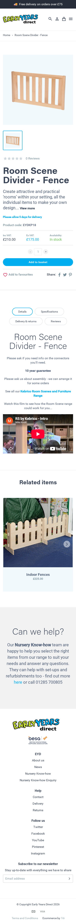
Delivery (38, 803)
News (38, 767)
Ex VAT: (30, 235)
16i (63, 918)
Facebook (38, 833)
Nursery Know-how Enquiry (38, 780)
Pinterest (38, 847)
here (18, 682)
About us (38, 760)
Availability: (56, 235)
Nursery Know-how (38, 773)
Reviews (56, 321)
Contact (38, 797)
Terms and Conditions (25, 918)
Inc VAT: (7, 235)
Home (6, 35)
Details (22, 311)
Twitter (38, 827)
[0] (5, 158)
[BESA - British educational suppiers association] (38, 741)
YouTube (38, 840)
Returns (38, 810)
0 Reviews (33, 158)
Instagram (38, 853)
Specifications (49, 311)
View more (27, 208)
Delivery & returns (25, 321)
